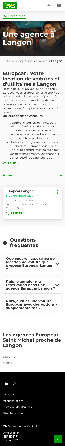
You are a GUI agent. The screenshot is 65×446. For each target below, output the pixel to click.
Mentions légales (13, 401)
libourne (9, 357)
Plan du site (10, 419)
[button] (53, 5)
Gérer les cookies (13, 413)
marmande (10, 363)
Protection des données (17, 407)
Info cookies (10, 395)
